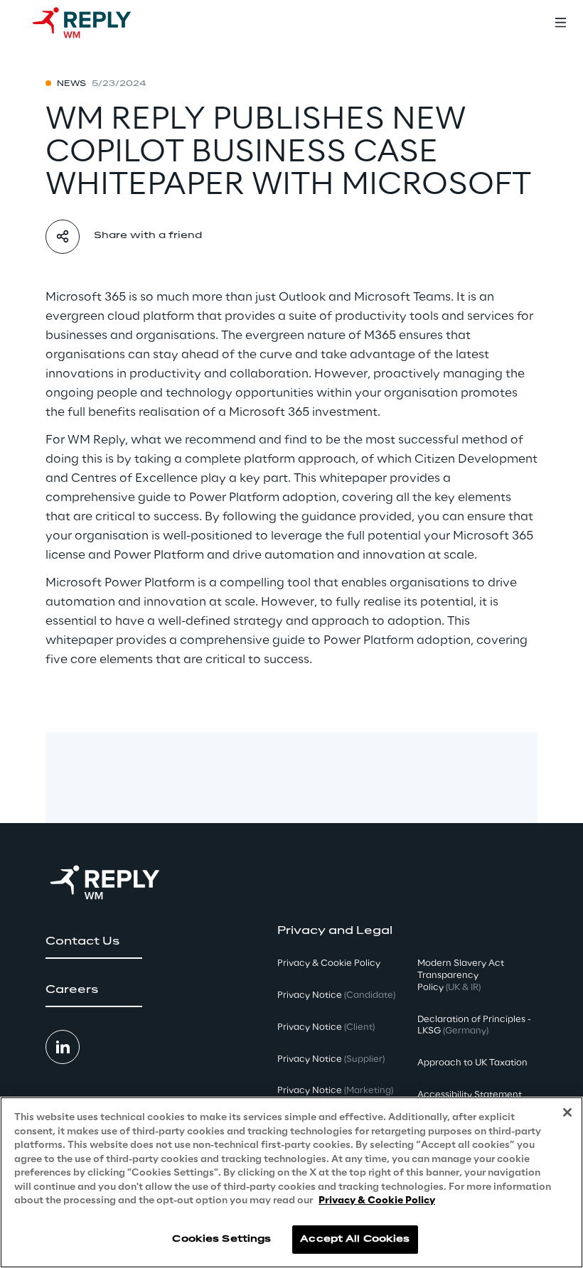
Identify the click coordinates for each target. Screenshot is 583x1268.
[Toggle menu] (560, 22)
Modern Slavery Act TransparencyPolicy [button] (460, 975)
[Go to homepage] (96, 22)
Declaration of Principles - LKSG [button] (474, 1025)
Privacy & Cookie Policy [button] (328, 963)
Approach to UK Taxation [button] (472, 1063)
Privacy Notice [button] (336, 995)
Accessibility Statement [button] (469, 1095)
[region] (291, 1182)
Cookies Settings (221, 1239)
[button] (94, 942)
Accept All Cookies (355, 1239)
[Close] (567, 1112)
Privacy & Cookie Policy (377, 1201)
